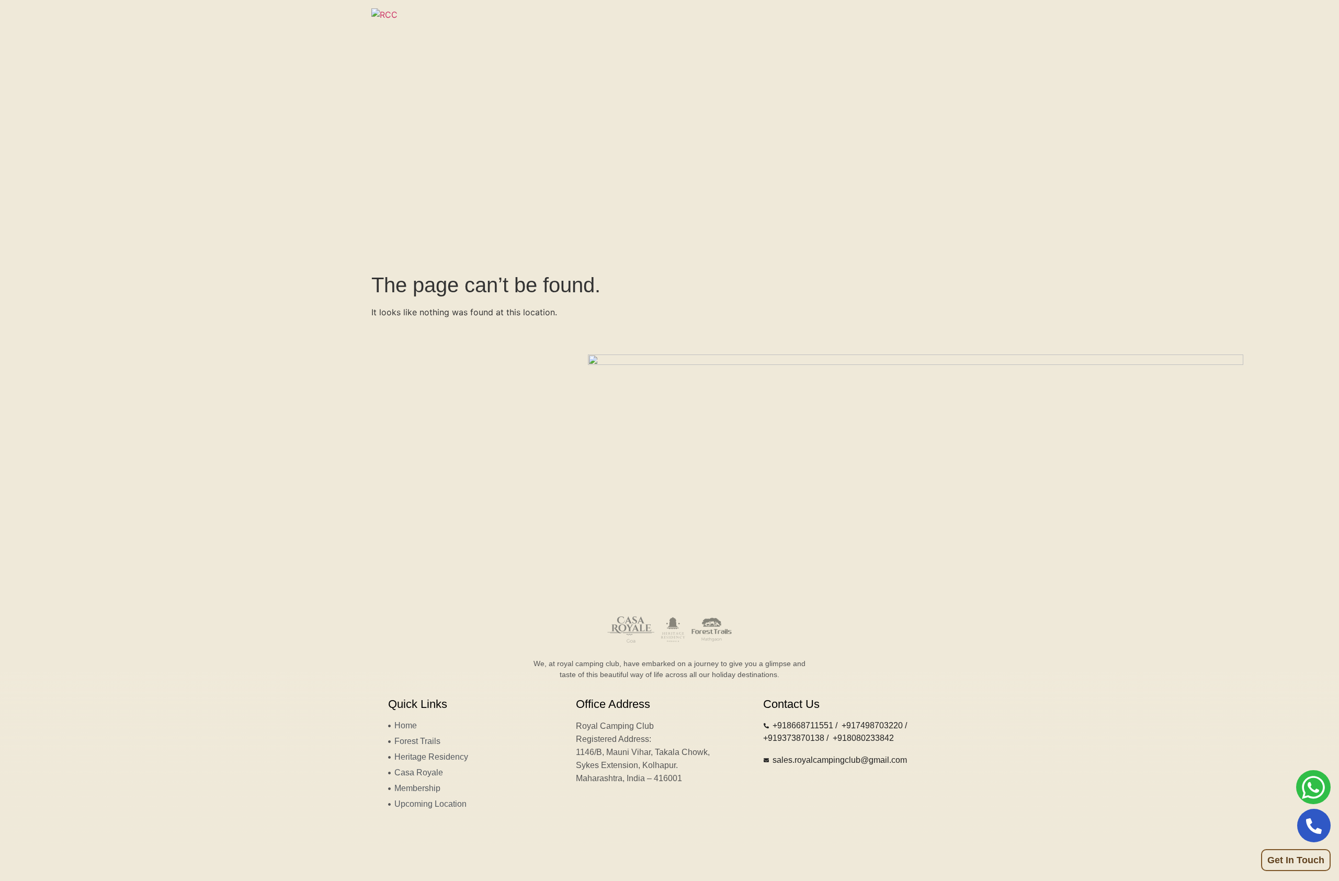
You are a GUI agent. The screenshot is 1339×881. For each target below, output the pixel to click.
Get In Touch (1295, 860)
